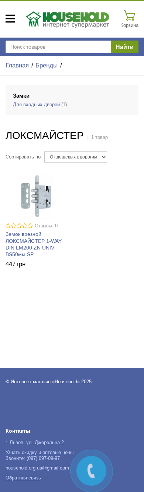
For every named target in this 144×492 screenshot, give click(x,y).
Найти (125, 47)
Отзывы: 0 (46, 225)
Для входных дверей (36, 104)
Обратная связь (23, 478)
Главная (17, 65)
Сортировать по (23, 157)
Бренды (46, 65)
